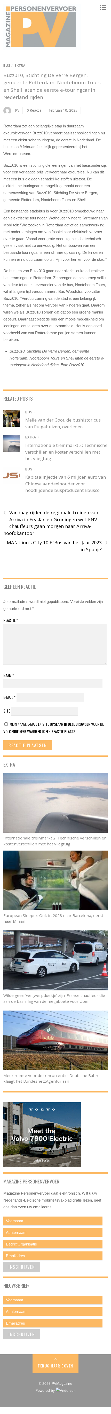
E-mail (9, 697)
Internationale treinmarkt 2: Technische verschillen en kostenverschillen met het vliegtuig (66, 451)
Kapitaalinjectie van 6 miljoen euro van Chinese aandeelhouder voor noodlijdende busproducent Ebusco (65, 483)
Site (6, 711)
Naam (8, 675)
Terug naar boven (55, 1366)
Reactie (10, 620)
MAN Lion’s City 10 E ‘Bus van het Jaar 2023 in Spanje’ (57, 546)
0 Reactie (34, 110)
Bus (7, 65)
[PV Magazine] (42, 47)
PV (17, 110)
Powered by (45, 1391)
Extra (20, 65)
